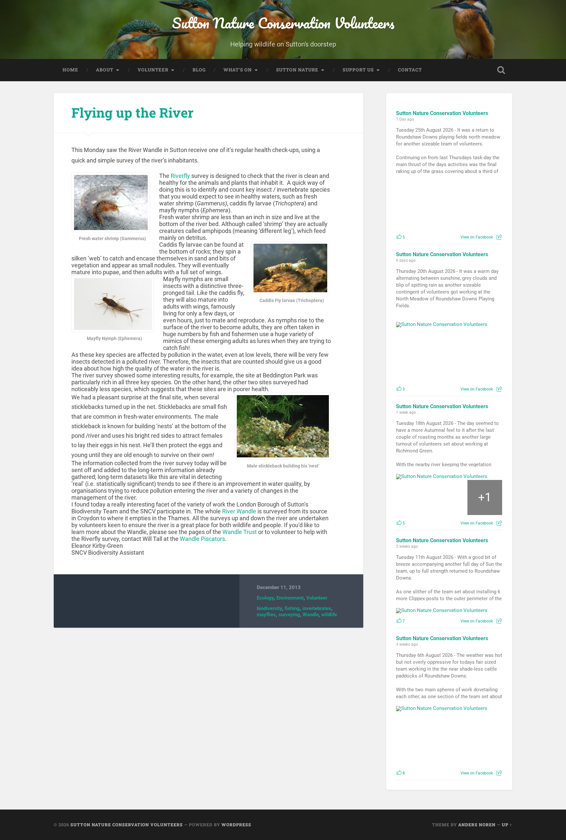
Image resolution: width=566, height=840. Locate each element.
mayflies (266, 615)
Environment (290, 598)
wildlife (329, 615)
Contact (410, 70)
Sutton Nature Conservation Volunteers (283, 22)
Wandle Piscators (202, 538)
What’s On (237, 70)
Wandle (311, 615)
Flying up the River (132, 112)
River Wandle (239, 511)
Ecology (265, 598)
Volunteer (153, 70)
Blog (199, 70)
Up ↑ (507, 824)
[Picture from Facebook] (422, 204)
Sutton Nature (297, 70)
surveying (289, 615)
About (104, 70)
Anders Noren (477, 824)
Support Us (358, 70)
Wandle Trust (240, 531)
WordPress (236, 824)
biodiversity (269, 608)
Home (70, 70)
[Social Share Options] (499, 237)
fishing (292, 608)
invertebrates (316, 608)
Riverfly (180, 175)
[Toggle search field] (501, 70)
